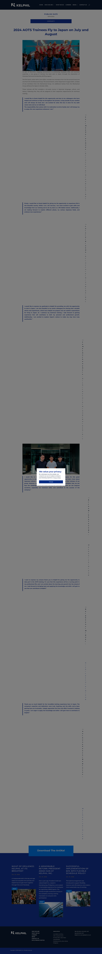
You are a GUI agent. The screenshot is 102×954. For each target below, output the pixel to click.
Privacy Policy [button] (57, 477)
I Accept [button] (51, 481)
